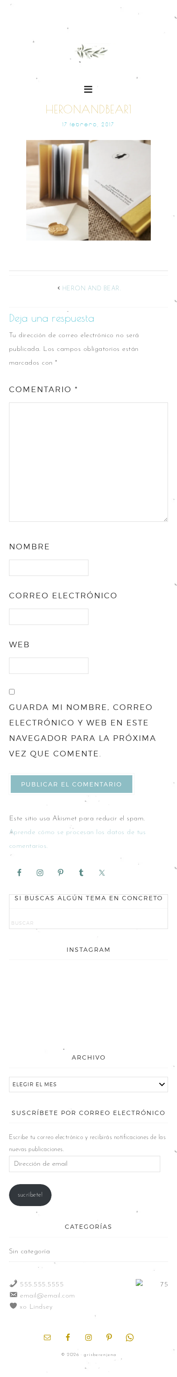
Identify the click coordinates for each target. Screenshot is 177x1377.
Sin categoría (29, 1251)
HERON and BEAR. (91, 289)
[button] (89, 89)
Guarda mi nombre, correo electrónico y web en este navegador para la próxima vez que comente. (82, 730)
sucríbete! (30, 1195)
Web (19, 644)
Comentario (43, 389)
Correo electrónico (63, 595)
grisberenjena (88, 52)
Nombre (29, 546)
